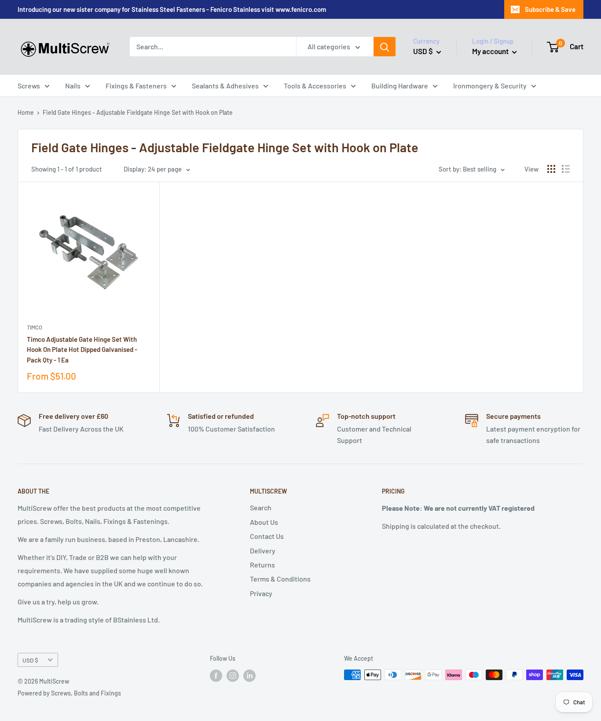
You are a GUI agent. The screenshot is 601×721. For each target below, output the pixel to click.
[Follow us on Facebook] (216, 676)
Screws (29, 85)
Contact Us (267, 536)
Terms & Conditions (280, 579)
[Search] (385, 46)
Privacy (261, 593)
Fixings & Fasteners (136, 85)
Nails (73, 85)
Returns (262, 564)
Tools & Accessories (315, 85)
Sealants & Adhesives (225, 85)
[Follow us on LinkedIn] (249, 676)
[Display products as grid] (551, 169)
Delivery (262, 550)
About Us (264, 522)
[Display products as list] (566, 169)
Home (26, 112)
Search (260, 507)
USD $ (30, 660)
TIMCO (34, 327)
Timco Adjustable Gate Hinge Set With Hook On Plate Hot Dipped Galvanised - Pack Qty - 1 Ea (82, 349)
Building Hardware (399, 85)
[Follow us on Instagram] (233, 676)
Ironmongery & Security (490, 85)
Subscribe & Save (550, 9)
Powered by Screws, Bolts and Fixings (69, 693)
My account (491, 51)
